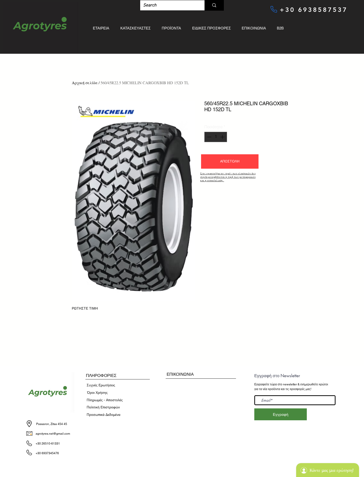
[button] (229, 161)
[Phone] (274, 9)
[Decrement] (208, 137)
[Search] (214, 5)
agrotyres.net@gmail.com (53, 433)
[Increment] (223, 137)
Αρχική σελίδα (85, 82)
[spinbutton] (215, 137)
